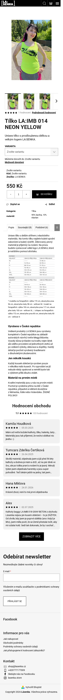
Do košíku (46, 194)
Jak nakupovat (10, 639)
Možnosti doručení (14, 162)
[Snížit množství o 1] (11, 194)
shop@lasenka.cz (17, 666)
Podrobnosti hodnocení (44, 112)
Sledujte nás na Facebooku (21, 674)
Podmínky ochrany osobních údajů (20, 646)
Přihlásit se (15, 601)
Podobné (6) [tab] (42, 227)
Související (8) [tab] (25, 227)
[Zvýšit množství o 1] (26, 194)
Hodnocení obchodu (31, 405)
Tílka (34, 211)
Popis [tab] (11, 227)
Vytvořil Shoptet (34, 687)
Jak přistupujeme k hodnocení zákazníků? (24, 650)
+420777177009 (16, 670)
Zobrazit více (31, 536)
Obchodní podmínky (13, 643)
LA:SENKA (20, 176)
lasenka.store (15, 677)
